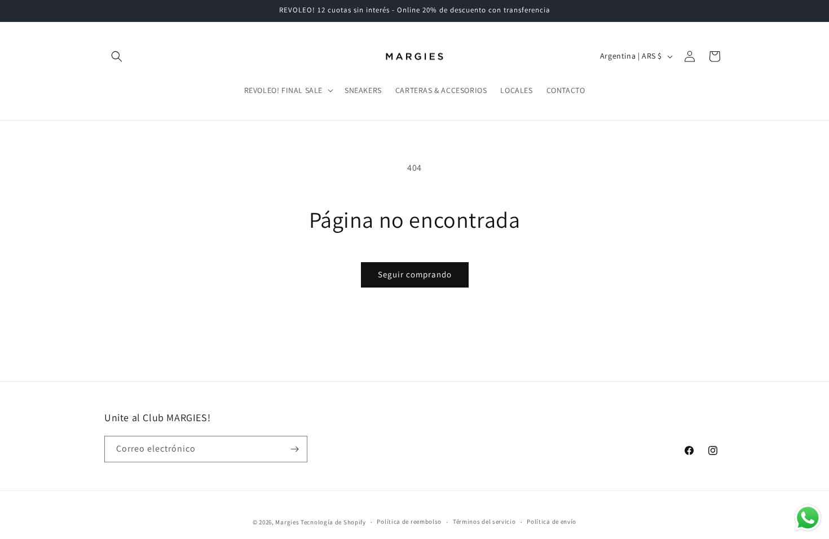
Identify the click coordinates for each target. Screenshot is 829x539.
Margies (287, 522)
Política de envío (551, 521)
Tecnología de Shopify (333, 522)
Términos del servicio (484, 521)
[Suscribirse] (294, 449)
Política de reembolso (409, 521)
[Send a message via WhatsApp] (807, 517)
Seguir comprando (415, 274)
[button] (116, 56)
